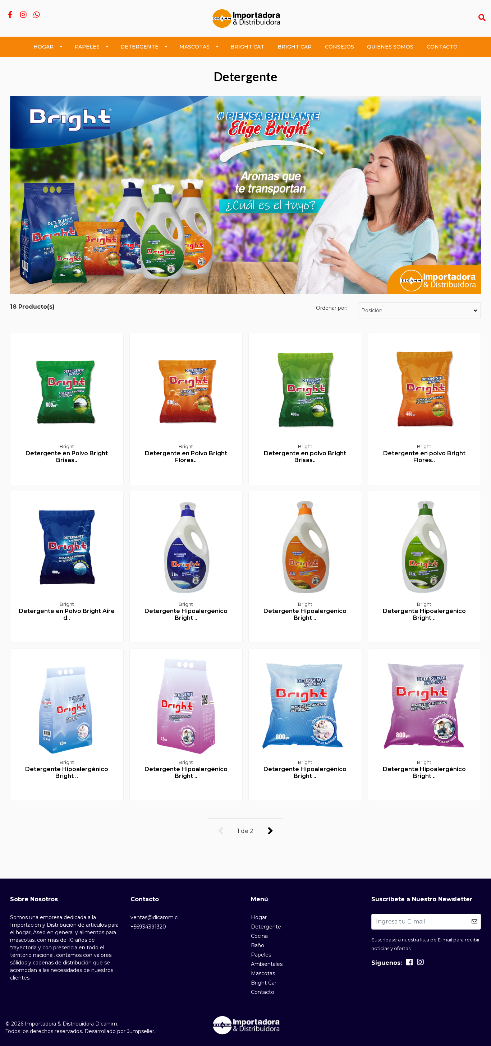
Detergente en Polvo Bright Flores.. (186, 457)
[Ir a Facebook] (9, 15)
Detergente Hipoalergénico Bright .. (186, 614)
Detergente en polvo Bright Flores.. (424, 457)
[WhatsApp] (36, 15)
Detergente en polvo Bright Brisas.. (305, 457)
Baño (257, 945)
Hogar (43, 46)
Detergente (139, 46)
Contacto (442, 46)
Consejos (339, 46)
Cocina (259, 936)
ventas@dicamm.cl (154, 917)
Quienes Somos (390, 46)
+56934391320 (148, 926)
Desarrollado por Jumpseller (119, 1031)
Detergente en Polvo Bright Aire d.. (67, 614)
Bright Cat (247, 46)
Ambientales (267, 964)
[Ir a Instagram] (23, 15)
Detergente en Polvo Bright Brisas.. (67, 457)
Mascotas (194, 46)
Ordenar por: (331, 308)
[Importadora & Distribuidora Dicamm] (245, 17)
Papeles (87, 46)
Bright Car (294, 46)
